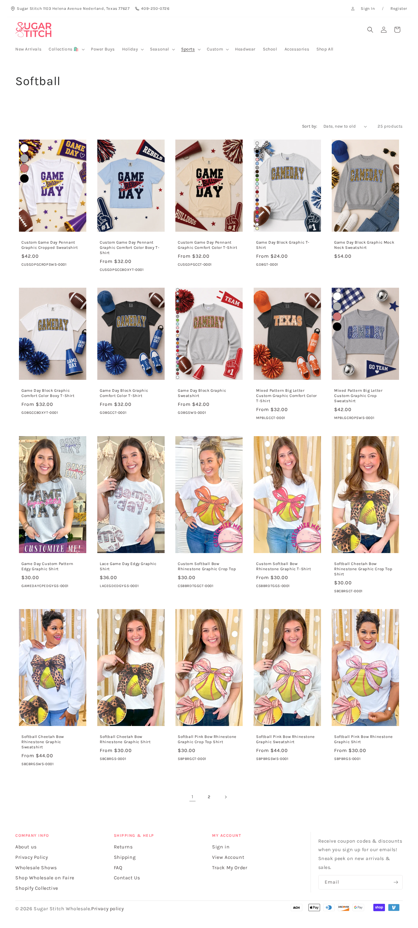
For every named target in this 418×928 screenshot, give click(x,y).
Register (398, 8)
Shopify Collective (36, 888)
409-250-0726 (155, 8)
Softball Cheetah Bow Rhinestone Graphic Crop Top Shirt (363, 568)
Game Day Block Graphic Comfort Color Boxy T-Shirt (48, 393)
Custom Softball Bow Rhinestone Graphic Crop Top (207, 566)
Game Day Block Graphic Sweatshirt (202, 393)
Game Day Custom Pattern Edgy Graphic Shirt (47, 566)
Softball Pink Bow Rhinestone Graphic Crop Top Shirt (207, 739)
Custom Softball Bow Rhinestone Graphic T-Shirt (283, 566)
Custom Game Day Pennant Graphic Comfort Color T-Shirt (207, 245)
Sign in (221, 847)
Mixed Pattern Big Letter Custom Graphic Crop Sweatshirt (358, 395)
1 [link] (192, 796)
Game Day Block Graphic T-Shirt (283, 245)
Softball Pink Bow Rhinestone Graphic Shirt (363, 739)
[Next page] (225, 797)
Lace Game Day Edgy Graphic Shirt (128, 566)
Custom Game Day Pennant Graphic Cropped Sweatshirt (49, 245)
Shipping (125, 857)
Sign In (368, 8)
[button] (66, 49)
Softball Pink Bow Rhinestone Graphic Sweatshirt (285, 739)
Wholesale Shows (36, 867)
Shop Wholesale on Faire (44, 878)
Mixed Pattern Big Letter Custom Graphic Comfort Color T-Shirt (286, 395)
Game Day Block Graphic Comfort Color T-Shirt (124, 393)
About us (26, 847)
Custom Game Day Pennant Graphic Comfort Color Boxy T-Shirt (129, 247)
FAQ (118, 867)
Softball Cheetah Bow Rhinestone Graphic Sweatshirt (42, 741)
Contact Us (127, 878)
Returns (123, 847)
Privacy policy (107, 908)
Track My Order (229, 867)
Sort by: (309, 126)
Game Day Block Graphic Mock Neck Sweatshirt (364, 245)
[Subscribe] (395, 882)
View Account (228, 857)
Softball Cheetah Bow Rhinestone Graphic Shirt (125, 739)
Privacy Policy (31, 857)
